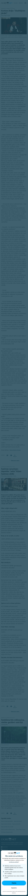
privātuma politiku (13, 862)
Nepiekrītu (14, 888)
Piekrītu (14, 883)
